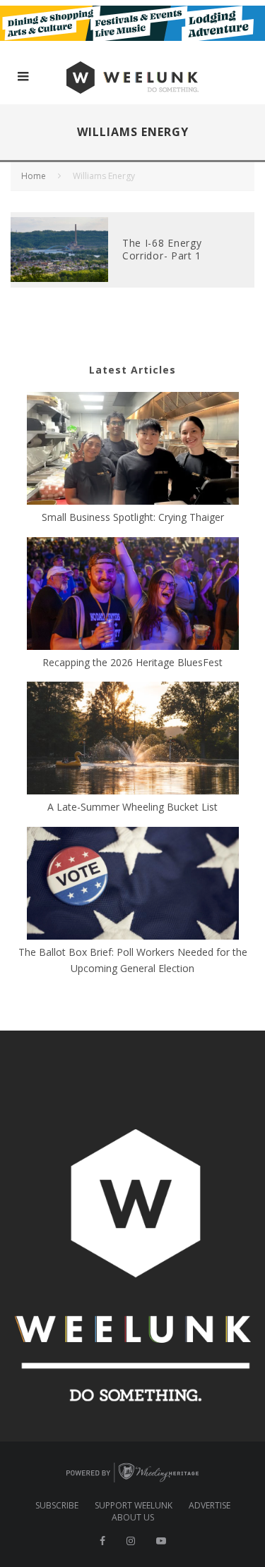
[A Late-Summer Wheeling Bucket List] (133, 740)
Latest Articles (132, 369)
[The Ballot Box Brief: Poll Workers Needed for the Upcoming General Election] (133, 885)
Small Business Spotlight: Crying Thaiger (133, 517)
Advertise (209, 1505)
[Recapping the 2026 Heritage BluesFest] (133, 595)
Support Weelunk (133, 1505)
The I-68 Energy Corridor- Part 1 (162, 249)
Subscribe (56, 1505)
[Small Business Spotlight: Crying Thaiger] (133, 450)
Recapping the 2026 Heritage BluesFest (132, 662)
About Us (133, 1517)
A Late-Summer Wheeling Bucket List (132, 806)
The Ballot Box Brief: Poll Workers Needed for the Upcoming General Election (132, 960)
